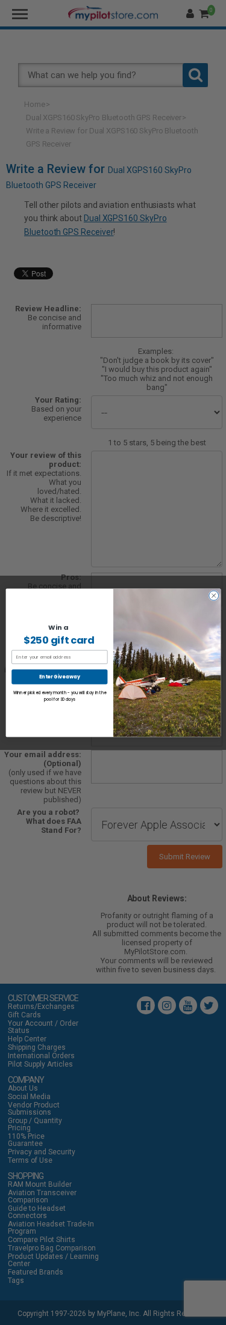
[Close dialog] (213, 595)
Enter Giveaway (59, 676)
